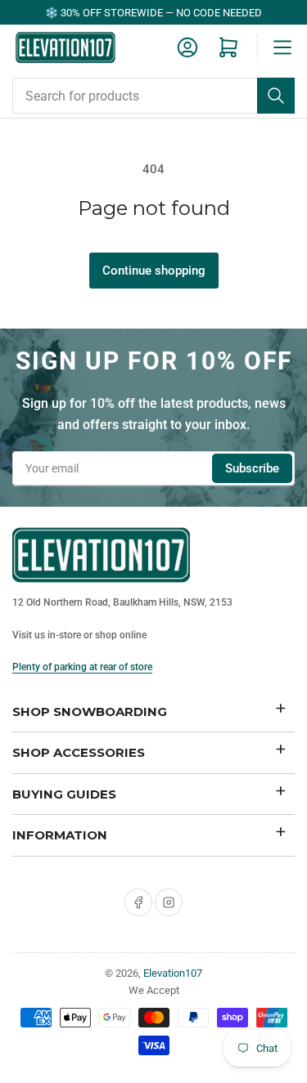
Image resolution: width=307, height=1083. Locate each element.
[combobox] (153, 96)
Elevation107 (172, 973)
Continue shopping (153, 270)
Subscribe (252, 468)
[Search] (276, 95)
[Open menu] (282, 47)
